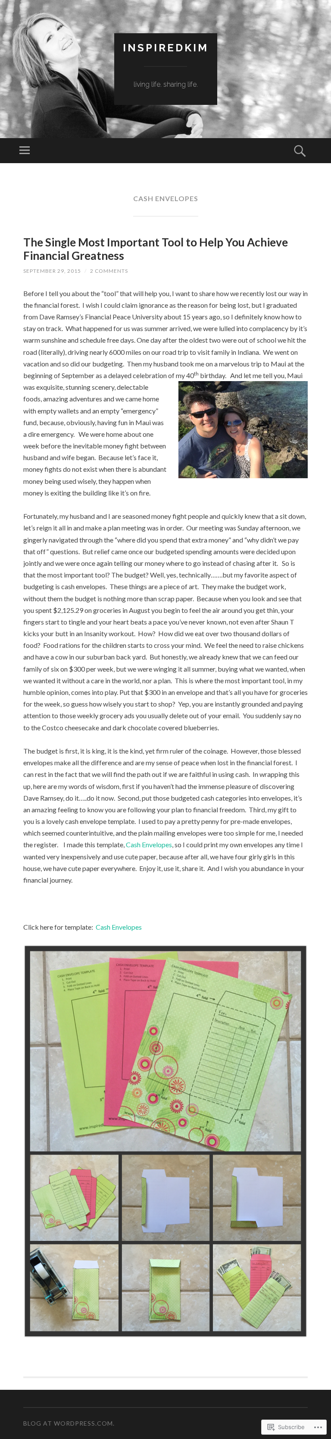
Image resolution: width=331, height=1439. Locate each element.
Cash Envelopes (149, 844)
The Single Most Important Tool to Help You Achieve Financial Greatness (155, 248)
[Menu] (24, 150)
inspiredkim (166, 47)
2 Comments (109, 271)
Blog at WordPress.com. (69, 1423)
